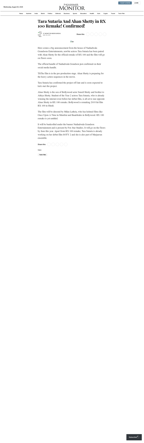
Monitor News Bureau (53, 33)
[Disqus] (72, 360)
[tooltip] (87, 34)
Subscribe (133, 437)
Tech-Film (42, 154)
